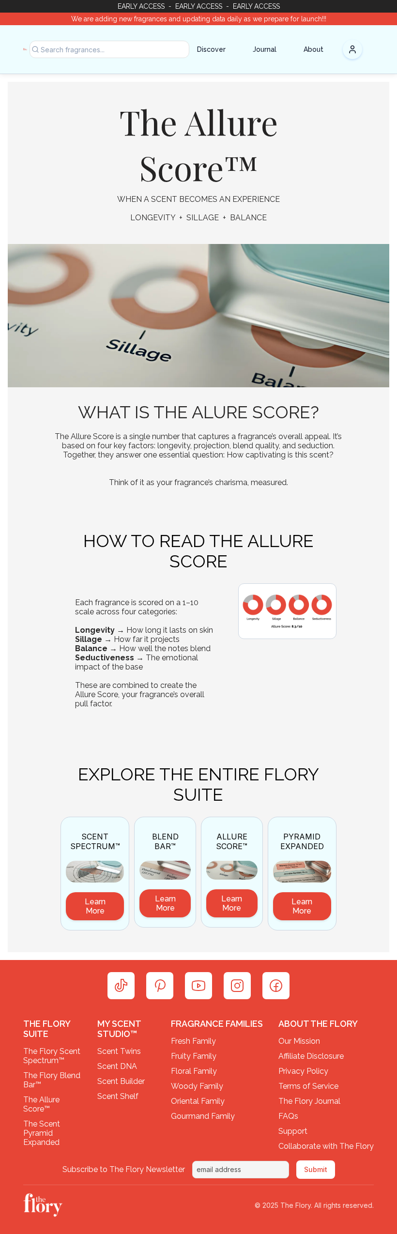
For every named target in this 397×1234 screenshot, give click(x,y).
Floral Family (194, 1071)
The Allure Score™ (42, 1104)
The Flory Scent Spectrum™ (52, 1056)
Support (292, 1131)
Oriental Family (198, 1101)
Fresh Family (193, 1041)
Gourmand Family (203, 1116)
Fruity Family (193, 1056)
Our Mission (299, 1041)
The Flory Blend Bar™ (52, 1080)
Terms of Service (308, 1086)
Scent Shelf (117, 1096)
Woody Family (197, 1086)
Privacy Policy (303, 1071)
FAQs (288, 1116)
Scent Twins (119, 1051)
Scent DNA (117, 1066)
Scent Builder (121, 1081)
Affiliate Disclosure (311, 1056)
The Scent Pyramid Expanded (42, 1133)
